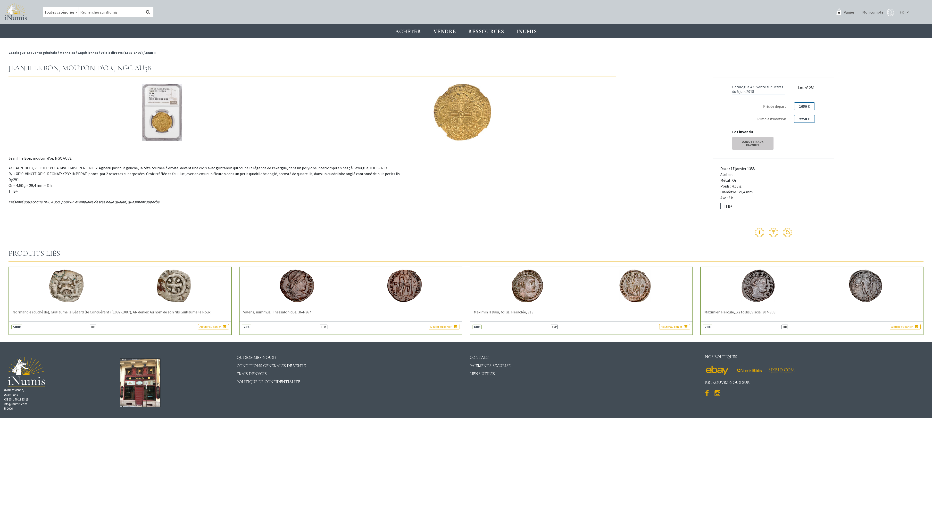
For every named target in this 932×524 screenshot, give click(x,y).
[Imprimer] (787, 232)
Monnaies (67, 52)
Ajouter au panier (210, 326)
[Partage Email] (773, 232)
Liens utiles (482, 373)
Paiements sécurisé (490, 365)
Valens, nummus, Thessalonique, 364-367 (277, 312)
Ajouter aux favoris (753, 143)
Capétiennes (88, 52)
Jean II (150, 52)
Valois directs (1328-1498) (122, 52)
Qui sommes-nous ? (256, 357)
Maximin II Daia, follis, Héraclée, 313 (503, 312)
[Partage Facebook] (759, 232)
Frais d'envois (252, 373)
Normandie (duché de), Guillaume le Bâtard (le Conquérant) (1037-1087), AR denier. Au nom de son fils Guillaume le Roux (111, 312)
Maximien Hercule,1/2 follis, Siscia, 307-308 (739, 312)
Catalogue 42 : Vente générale (33, 52)
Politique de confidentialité (268, 381)
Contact (479, 357)
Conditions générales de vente (271, 365)
